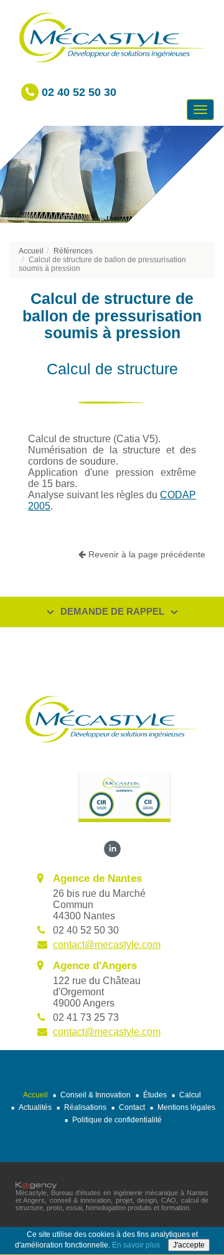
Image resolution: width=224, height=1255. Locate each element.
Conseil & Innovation (95, 1095)
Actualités (35, 1107)
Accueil (31, 251)
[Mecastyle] (112, 718)
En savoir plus (136, 1245)
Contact (132, 1107)
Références (73, 251)
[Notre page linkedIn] (112, 848)
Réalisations (85, 1107)
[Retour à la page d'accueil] (112, 36)
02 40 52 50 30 (77, 92)
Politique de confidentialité (117, 1119)
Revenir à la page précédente (145, 554)
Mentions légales (186, 1107)
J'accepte (189, 1245)
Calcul (190, 1095)
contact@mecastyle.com (107, 944)
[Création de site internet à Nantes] (36, 1184)
